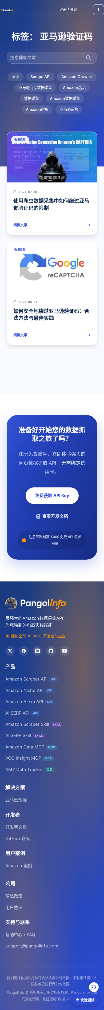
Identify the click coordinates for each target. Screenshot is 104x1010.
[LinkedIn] (37, 651)
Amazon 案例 (18, 865)
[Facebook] (24, 651)
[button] (68, 9)
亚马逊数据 (16, 800)
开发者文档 (16, 827)
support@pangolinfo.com (31, 945)
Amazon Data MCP (30, 747)
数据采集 (31, 98)
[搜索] (88, 57)
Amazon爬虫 (37, 109)
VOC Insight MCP (28, 758)
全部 (15, 76)
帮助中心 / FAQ (20, 934)
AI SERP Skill (24, 735)
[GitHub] (51, 651)
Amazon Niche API (28, 690)
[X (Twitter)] (10, 651)
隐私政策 (13, 896)
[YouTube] (64, 651)
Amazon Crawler (76, 76)
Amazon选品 (74, 87)
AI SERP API (21, 713)
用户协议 (13, 907)
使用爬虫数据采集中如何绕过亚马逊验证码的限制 (51, 204)
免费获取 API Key (52, 495)
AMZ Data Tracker (29, 769)
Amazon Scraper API (30, 679)
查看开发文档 (55, 516)
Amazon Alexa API (28, 701)
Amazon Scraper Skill (33, 724)
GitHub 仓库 (17, 838)
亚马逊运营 (68, 109)
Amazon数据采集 (65, 98)
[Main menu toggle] (98, 9)
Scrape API (40, 76)
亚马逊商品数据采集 (35, 87)
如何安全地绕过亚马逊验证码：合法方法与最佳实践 (51, 315)
